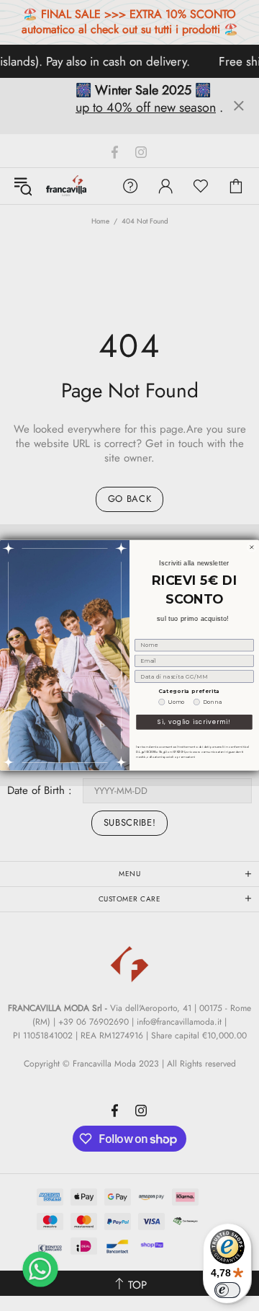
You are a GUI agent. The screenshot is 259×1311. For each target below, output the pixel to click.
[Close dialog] (251, 548)
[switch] (227, 1290)
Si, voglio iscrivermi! (194, 722)
